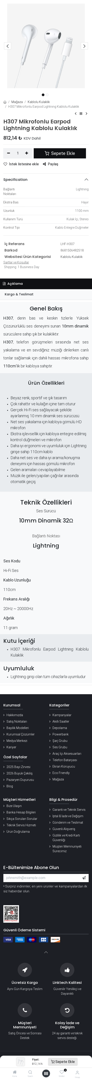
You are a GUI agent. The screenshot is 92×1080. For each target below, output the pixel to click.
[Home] (15, 1072)
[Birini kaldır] (8, 153)
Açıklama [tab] (14, 283)
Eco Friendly (61, 773)
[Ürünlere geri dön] (81, 113)
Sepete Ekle (64, 1062)
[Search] (30, 1072)
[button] (7, 45)
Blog (9, 786)
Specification (15, 179)
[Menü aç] (46, 1073)
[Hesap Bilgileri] (77, 1072)
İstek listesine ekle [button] (24, 164)
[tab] (46, 294)
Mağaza (17, 102)
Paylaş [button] (53, 164)
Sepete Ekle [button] (62, 153)
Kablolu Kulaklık (39, 102)
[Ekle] (27, 153)
